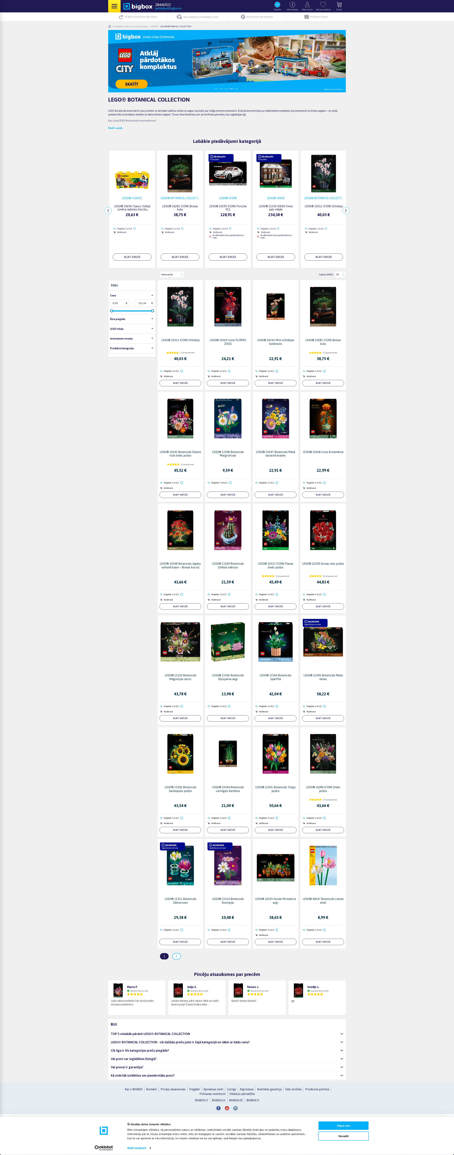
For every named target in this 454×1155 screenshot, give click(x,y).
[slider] (111, 310)
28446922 (163, 4)
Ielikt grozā (180, 383)
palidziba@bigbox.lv (168, 8)
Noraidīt (343, 1135)
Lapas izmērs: (326, 274)
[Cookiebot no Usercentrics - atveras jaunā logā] (103, 1148)
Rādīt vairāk (115, 128)
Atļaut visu (343, 1125)
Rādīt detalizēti (136, 1148)
